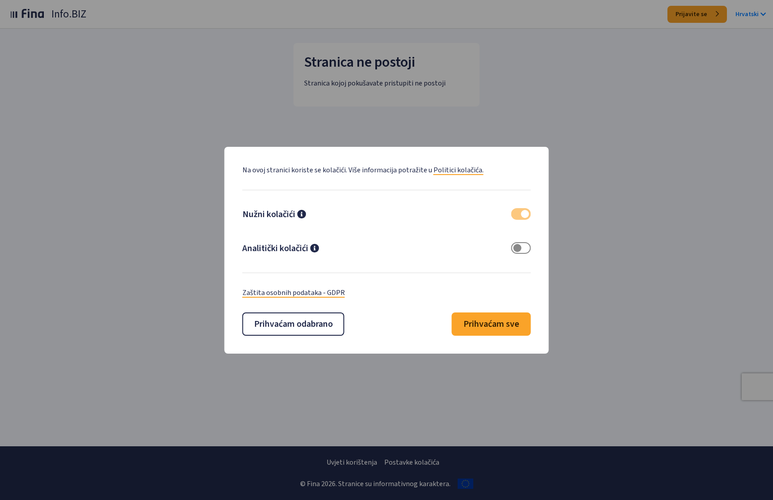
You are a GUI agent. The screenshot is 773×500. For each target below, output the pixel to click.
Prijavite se (692, 14)
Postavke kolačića (411, 462)
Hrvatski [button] (747, 14)
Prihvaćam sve (491, 324)
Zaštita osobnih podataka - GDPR (293, 293)
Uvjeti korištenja (352, 462)
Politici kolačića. (458, 170)
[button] (301, 215)
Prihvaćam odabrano (293, 324)
